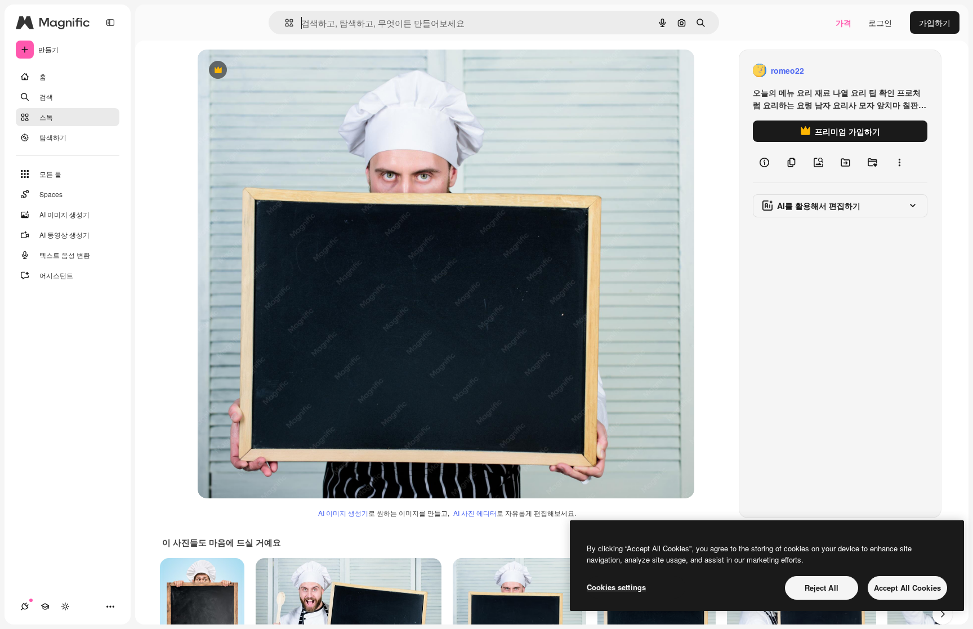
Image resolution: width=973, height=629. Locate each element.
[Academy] (45, 606)
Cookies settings (616, 587)
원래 (262, 71)
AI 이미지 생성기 (343, 513)
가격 (843, 22)
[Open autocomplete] (284, 23)
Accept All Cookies (907, 587)
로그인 (880, 22)
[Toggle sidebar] (110, 23)
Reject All (821, 587)
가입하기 (934, 22)
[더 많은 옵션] (899, 162)
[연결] (25, 606)
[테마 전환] (65, 606)
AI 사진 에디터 (475, 513)
